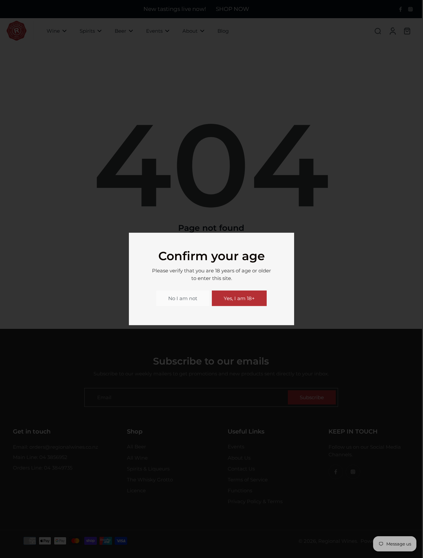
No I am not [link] (182, 298)
